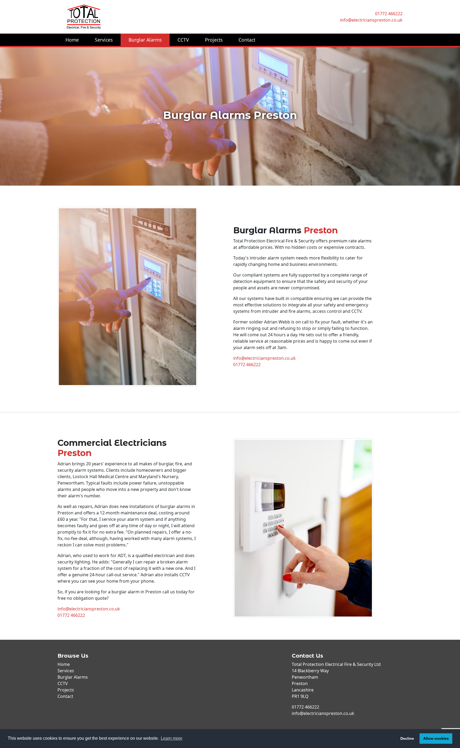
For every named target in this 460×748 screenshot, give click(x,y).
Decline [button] (407, 738)
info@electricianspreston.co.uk (371, 20)
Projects (214, 40)
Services (104, 40)
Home (72, 40)
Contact (247, 40)
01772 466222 (388, 14)
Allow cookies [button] (436, 738)
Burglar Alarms (145, 40)
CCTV (183, 40)
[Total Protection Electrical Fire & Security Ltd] (142, 16)
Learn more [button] (171, 738)
